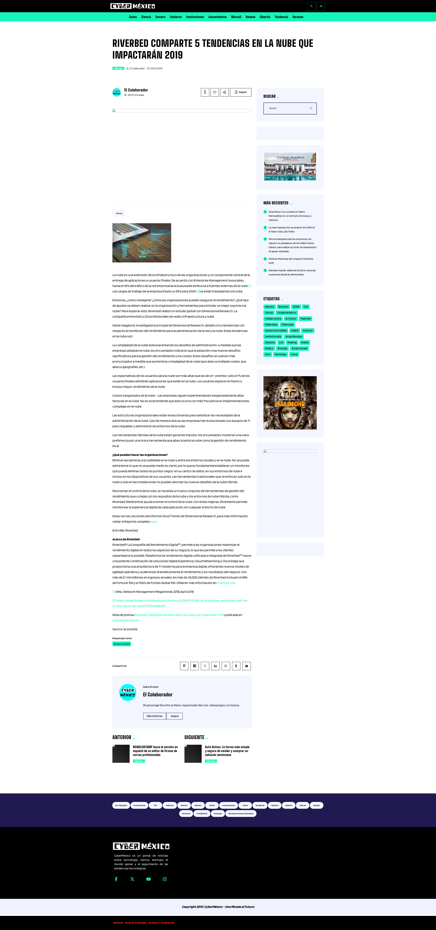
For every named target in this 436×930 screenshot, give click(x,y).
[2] (197, 291)
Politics (269, 348)
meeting (292, 342)
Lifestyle (270, 342)
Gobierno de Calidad (276, 330)
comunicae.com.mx (125, 620)
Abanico (269, 306)
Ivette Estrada (273, 336)
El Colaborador (137, 68)
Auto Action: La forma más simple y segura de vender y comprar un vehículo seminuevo (227, 751)
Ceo (306, 306)
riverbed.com (226, 583)
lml (281, 342)
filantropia (287, 324)
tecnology (280, 354)
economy (291, 318)
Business (283, 306)
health (294, 330)
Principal (282, 348)
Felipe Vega (271, 324)
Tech (267, 354)
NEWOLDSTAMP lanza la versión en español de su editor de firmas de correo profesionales (155, 751)
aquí (154, 521)
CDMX (296, 306)
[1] (249, 286)
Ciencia (269, 312)
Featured (305, 318)
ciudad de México (286, 312)
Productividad (122, 643)
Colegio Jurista (273, 318)
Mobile (304, 342)
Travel (294, 354)
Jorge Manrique (293, 336)
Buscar (273, 108)
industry (308, 330)
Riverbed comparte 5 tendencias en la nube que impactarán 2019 (179, 615)
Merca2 (118, 68)
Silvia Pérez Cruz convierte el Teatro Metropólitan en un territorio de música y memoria (290, 216)
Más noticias (154, 716)
